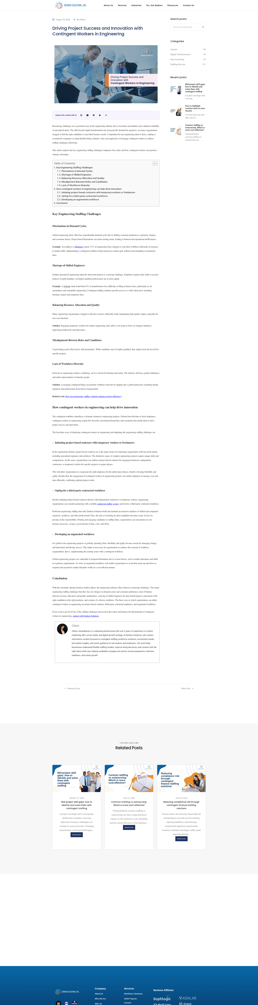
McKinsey (79, 246)
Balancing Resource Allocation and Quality (83, 178)
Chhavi (82, 19)
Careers (173, 49)
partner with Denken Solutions (86, 615)
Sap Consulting (177, 59)
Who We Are (100, 999)
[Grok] (106, 115)
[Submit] (203, 27)
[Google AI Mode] (99, 115)
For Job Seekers (154, 5)
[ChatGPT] (81, 115)
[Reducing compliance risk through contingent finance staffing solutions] (181, 778)
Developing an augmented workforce (80, 199)
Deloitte (67, 286)
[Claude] (93, 115)
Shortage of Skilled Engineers (76, 174)
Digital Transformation (180, 54)
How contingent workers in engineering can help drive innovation (88, 189)
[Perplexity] (87, 115)
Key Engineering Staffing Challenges (74, 167)
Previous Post (74, 688)
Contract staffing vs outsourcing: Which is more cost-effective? (129, 804)
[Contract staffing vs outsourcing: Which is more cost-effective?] (175, 129)
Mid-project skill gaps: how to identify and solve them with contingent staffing (76, 805)
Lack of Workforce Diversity (76, 185)
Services (122, 5)
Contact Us (188, 5)
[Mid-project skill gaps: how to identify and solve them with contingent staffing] (175, 88)
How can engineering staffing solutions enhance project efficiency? (93, 396)
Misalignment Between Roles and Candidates (85, 182)
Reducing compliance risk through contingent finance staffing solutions (181, 805)
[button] (77, 834)
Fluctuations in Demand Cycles (77, 171)
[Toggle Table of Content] (154, 163)
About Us (108, 5)
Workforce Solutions (133, 994)
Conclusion (62, 203)
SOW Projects (130, 999)
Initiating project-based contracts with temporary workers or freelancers (98, 192)
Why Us (98, 1004)
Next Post (186, 688)
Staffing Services (177, 64)
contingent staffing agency (108, 503)
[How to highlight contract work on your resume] (175, 110)
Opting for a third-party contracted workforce (85, 196)
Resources (172, 5)
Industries (136, 5)
